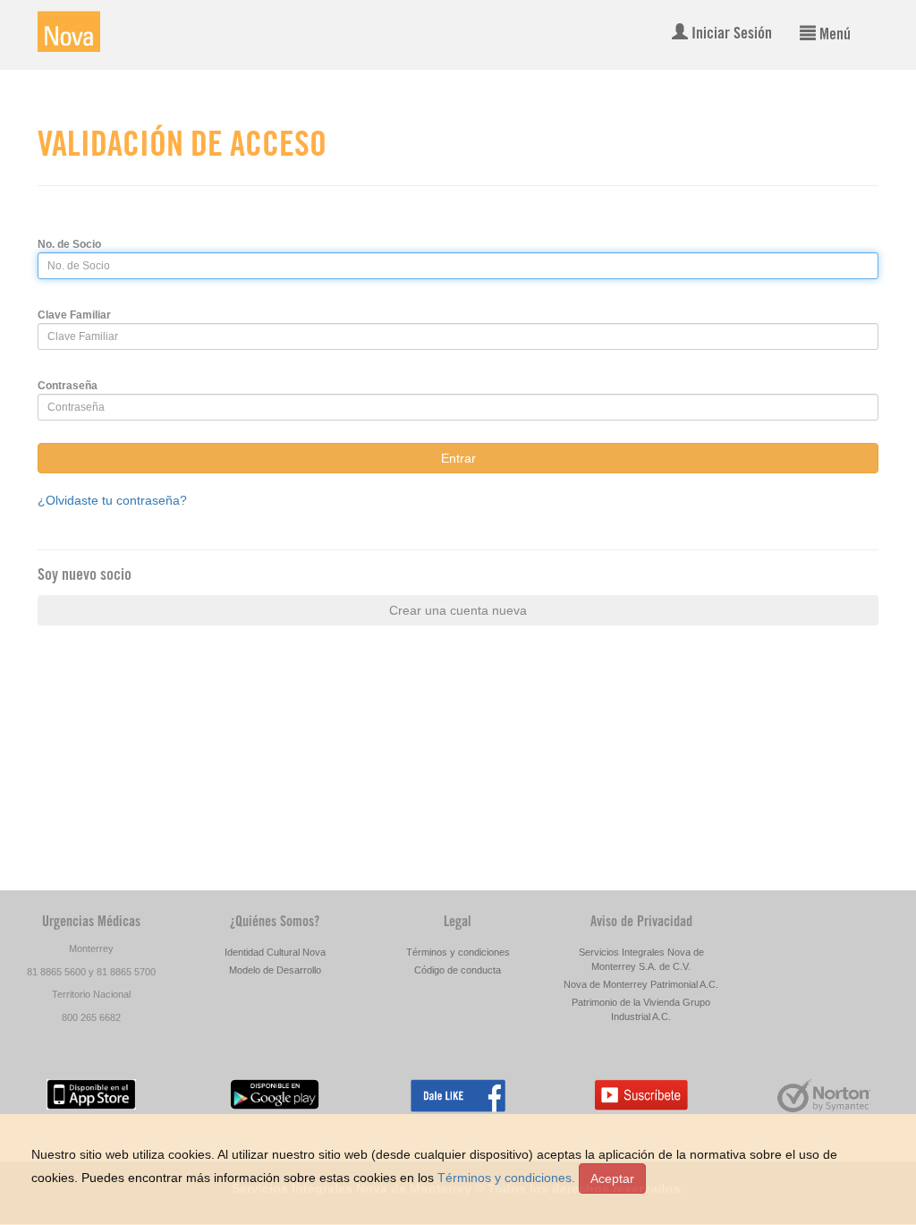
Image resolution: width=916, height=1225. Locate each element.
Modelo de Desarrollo (275, 970)
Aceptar (612, 1178)
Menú (833, 36)
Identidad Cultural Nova (275, 952)
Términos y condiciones (458, 952)
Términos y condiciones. (506, 1177)
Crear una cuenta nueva (458, 610)
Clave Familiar (74, 315)
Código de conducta (457, 970)
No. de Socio (69, 244)
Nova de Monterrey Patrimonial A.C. (641, 984)
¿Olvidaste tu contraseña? (112, 500)
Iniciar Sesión (730, 35)
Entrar (458, 458)
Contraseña (68, 385)
